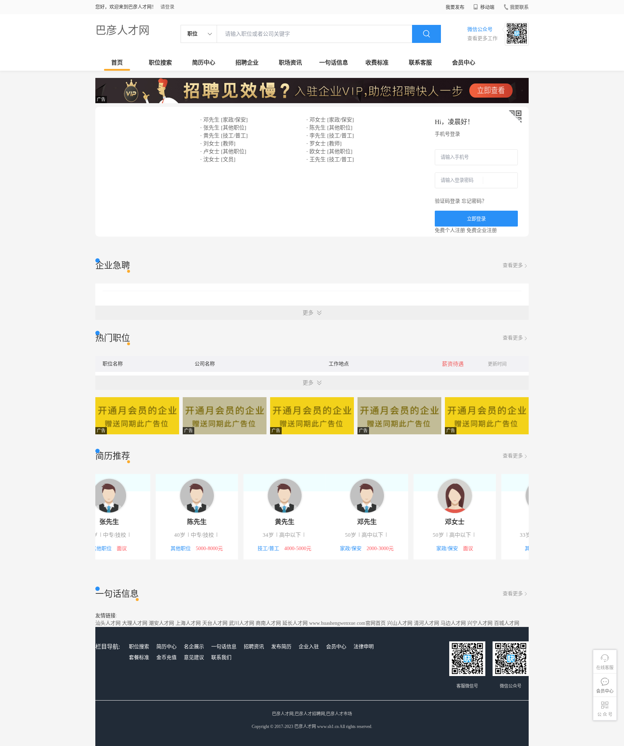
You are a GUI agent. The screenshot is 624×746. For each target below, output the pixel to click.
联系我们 (221, 657)
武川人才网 (241, 623)
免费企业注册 (482, 230)
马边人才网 (453, 623)
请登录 (167, 6)
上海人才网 (188, 623)
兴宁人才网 (480, 623)
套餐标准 (139, 657)
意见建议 (194, 657)
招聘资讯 (254, 646)
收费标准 (377, 63)
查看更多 (513, 265)
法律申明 (364, 646)
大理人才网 (134, 623)
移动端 (486, 7)
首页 (117, 63)
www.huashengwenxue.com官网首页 (347, 623)
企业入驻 (309, 646)
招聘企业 (247, 63)
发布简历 (281, 646)
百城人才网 (506, 623)
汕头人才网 (108, 623)
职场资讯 (290, 63)
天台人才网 (215, 623)
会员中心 (463, 63)
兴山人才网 (399, 623)
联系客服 (420, 63)
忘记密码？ (474, 201)
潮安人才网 (161, 623)
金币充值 (166, 657)
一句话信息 (333, 63)
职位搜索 (160, 63)
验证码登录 (447, 201)
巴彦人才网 (122, 30)
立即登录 (476, 218)
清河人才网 (426, 623)
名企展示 (194, 646)
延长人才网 (295, 623)
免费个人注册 (450, 230)
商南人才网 (268, 623)
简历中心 (203, 63)
